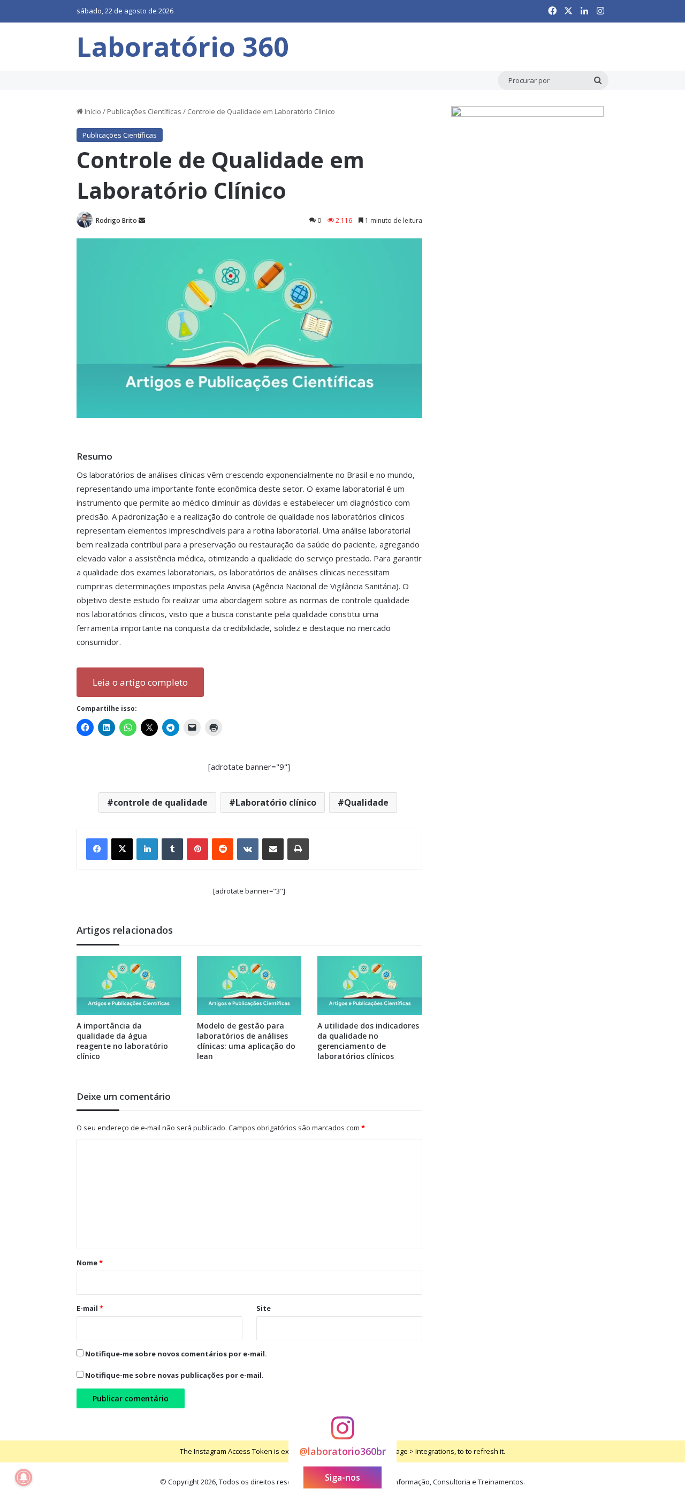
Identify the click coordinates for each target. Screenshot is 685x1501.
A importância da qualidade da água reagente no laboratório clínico (122, 1040)
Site (263, 1308)
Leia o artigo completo (140, 682)
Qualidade (366, 802)
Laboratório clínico (275, 802)
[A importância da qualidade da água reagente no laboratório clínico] (129, 985)
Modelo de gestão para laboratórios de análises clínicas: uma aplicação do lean (246, 1040)
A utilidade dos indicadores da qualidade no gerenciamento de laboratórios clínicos (368, 1040)
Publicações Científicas (144, 111)
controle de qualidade (160, 802)
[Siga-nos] (342, 1433)
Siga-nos (342, 1477)
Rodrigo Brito (116, 220)
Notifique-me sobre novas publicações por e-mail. (174, 1375)
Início (92, 111)
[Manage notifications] (23, 1477)
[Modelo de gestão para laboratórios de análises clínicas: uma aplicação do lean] (249, 985)
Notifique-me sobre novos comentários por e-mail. (176, 1354)
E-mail (90, 1308)
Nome (90, 1262)
